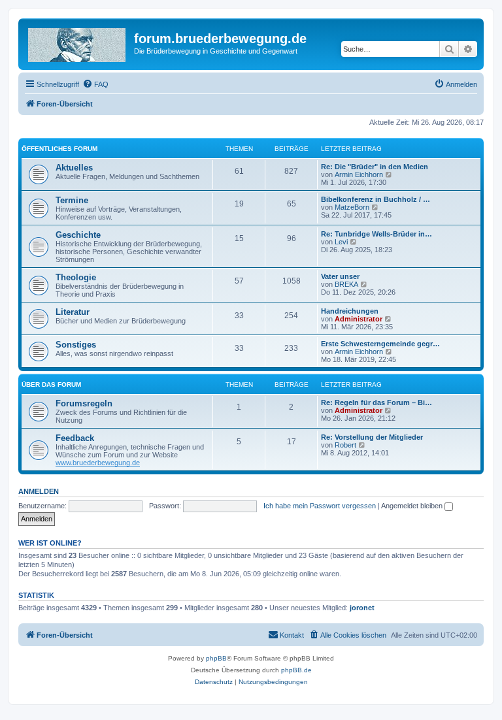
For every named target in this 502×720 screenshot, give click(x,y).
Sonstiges (76, 345)
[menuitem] (95, 84)
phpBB (216, 658)
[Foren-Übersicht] (78, 42)
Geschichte (78, 235)
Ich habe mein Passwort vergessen (319, 506)
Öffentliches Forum (59, 148)
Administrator (358, 319)
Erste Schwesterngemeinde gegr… (380, 344)
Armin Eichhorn (359, 174)
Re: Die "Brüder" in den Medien (374, 167)
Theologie (76, 277)
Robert (345, 445)
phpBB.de (296, 670)
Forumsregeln (84, 403)
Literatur (73, 312)
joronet (362, 608)
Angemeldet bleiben (412, 506)
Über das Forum (51, 384)
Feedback (75, 438)
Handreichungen (349, 311)
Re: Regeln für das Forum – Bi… (376, 402)
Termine (72, 200)
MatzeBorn (352, 207)
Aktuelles (74, 167)
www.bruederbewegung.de (98, 462)
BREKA (346, 284)
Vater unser (340, 276)
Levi (341, 242)
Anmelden (38, 491)
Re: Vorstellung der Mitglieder (372, 437)
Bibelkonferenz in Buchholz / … (375, 199)
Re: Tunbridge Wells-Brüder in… (376, 234)
